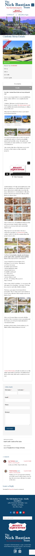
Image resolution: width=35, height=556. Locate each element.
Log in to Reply (27, 461)
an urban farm (21, 232)
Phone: (7, 404)
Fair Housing (27, 546)
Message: (7, 412)
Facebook (10, 512)
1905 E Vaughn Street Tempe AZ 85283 (14, 447)
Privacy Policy (17, 548)
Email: (7, 397)
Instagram (14, 512)
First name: (8, 390)
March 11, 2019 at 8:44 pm (13, 462)
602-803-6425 (17, 507)
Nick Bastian (13, 471)
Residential (14, 65)
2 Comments (6, 39)
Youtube (17, 512)
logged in (11, 489)
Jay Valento (11, 461)
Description (17, 84)
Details (17, 88)
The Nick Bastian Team (23, 105)
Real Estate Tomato (18, 546)
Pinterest (23, 512)
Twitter (20, 512)
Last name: (21, 390)
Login (22, 544)
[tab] (17, 84)
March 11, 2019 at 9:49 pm (14, 472)
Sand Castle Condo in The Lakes (13, 440)
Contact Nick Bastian (9, 371)
